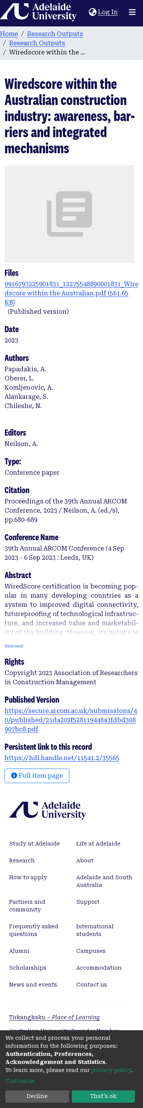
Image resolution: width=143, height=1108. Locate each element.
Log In (108, 12)
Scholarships (28, 968)
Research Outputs (55, 34)
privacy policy (111, 1070)
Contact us (91, 985)
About (84, 860)
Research (22, 860)
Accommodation (99, 968)
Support (88, 902)
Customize (20, 1081)
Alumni (19, 951)
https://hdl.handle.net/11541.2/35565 (62, 758)
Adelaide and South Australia (104, 881)
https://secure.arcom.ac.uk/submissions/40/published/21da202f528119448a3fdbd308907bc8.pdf (71, 720)
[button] (92, 12)
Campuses (91, 951)
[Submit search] (83, 12)
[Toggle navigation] (132, 12)
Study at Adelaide (34, 844)
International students (95, 930)
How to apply (28, 877)
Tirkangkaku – (54, 1017)
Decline (37, 1096)
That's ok (103, 1096)
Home (9, 34)
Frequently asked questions (33, 930)
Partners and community (27, 906)
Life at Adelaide (98, 844)
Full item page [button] (40, 775)
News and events (33, 985)
